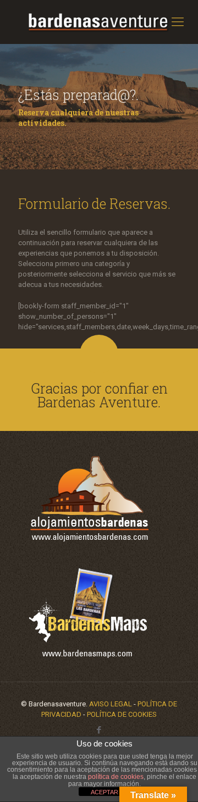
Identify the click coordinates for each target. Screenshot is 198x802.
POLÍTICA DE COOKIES (122, 714)
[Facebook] (99, 730)
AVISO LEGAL (110, 704)
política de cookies (116, 777)
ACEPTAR (104, 792)
